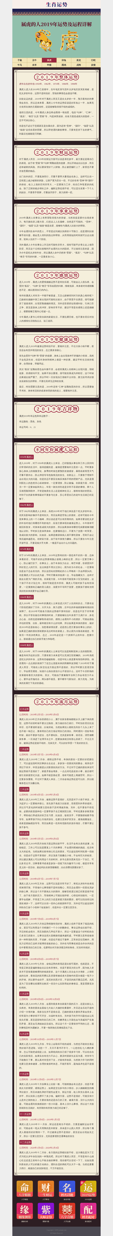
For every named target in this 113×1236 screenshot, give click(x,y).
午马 (20, 65)
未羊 (34, 65)
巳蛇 (93, 60)
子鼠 (20, 60)
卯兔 (64, 60)
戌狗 (78, 65)
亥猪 (93, 65)
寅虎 (49, 60)
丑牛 (34, 60)
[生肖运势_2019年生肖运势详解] (56, 4)
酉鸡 (64, 65)
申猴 (49, 65)
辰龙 (78, 60)
